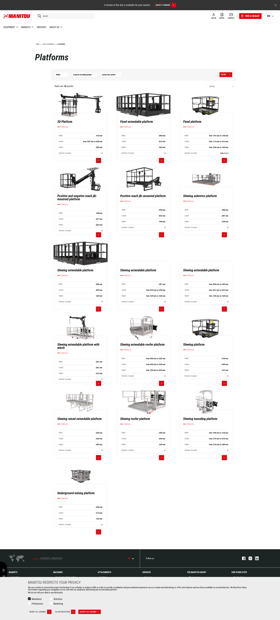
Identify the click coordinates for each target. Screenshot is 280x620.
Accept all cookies (88, 612)
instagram (249, 558)
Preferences (37, 603)
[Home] (17, 16)
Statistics (58, 599)
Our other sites (239, 572)
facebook (242, 558)
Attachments (104, 572)
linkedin (255, 558)
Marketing (58, 603)
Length (61, 141)
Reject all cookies (37, 612)
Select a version (163, 5)
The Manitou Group (196, 572)
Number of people (65, 153)
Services (146, 572)
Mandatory (37, 599)
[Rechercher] (38, 16)
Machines (58, 572)
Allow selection (62, 612)
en (129, 558)
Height (61, 147)
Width (61, 135)
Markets (13, 572)
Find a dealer (252, 16)
